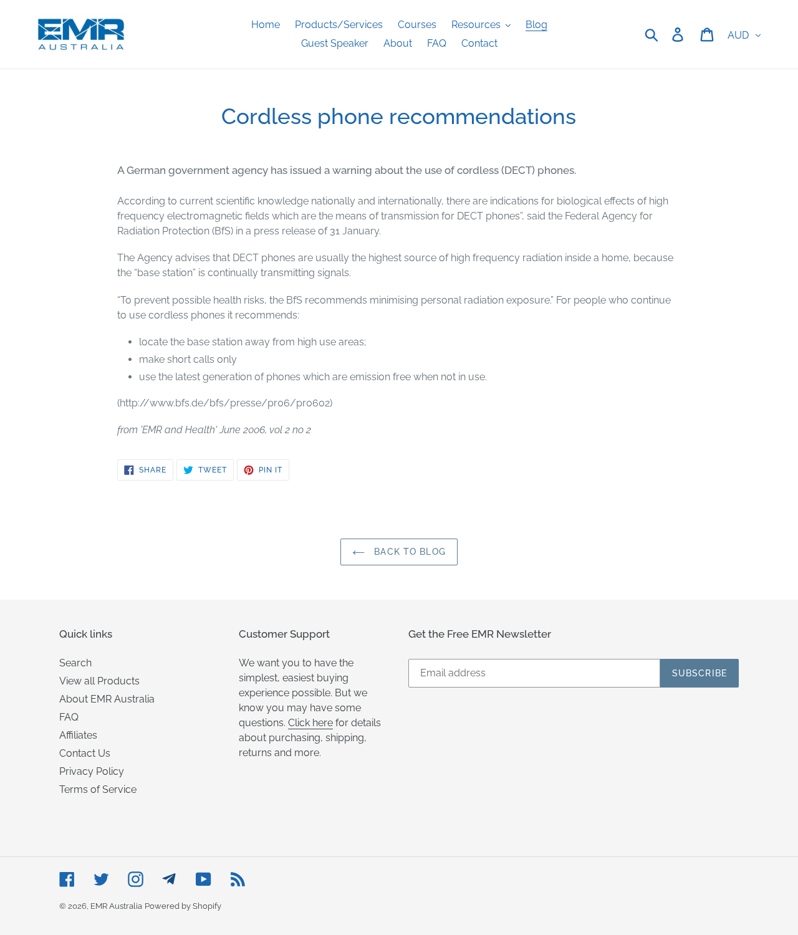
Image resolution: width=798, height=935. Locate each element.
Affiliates (78, 735)
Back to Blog (408, 552)
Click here (310, 723)
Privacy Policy (91, 771)
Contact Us (84, 753)
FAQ (69, 717)
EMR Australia (116, 906)
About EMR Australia (107, 699)
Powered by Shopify (183, 906)
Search (75, 663)
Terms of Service (98, 789)
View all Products (99, 681)
